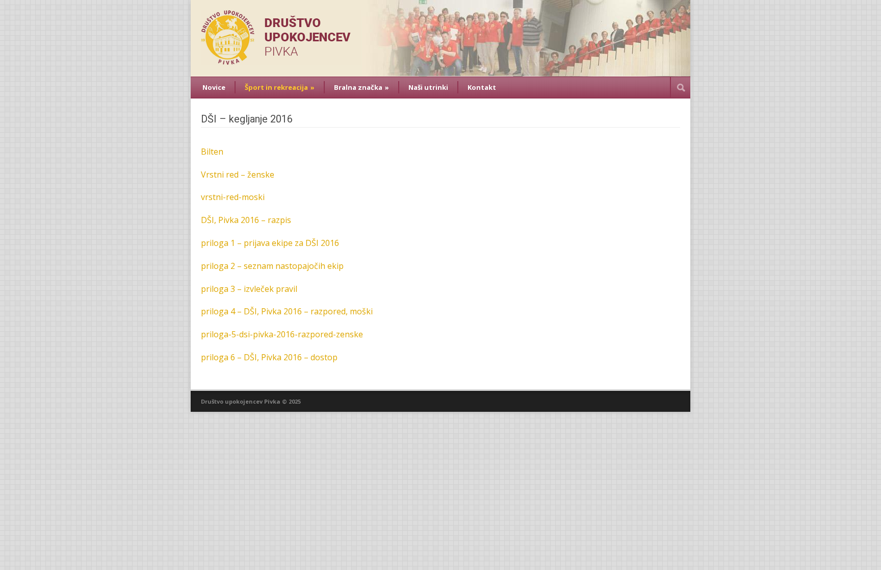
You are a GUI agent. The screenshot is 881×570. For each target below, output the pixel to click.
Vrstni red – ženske (237, 174)
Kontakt (482, 87)
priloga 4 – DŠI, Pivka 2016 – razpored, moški (287, 311)
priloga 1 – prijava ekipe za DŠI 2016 (270, 243)
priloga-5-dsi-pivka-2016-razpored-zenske (282, 334)
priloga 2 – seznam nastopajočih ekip (272, 265)
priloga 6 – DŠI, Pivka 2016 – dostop (269, 357)
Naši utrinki (428, 87)
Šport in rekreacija (280, 87)
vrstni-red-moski (233, 197)
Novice (213, 87)
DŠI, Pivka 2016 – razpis (246, 220)
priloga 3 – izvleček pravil (249, 288)
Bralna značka (361, 87)
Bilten (212, 151)
